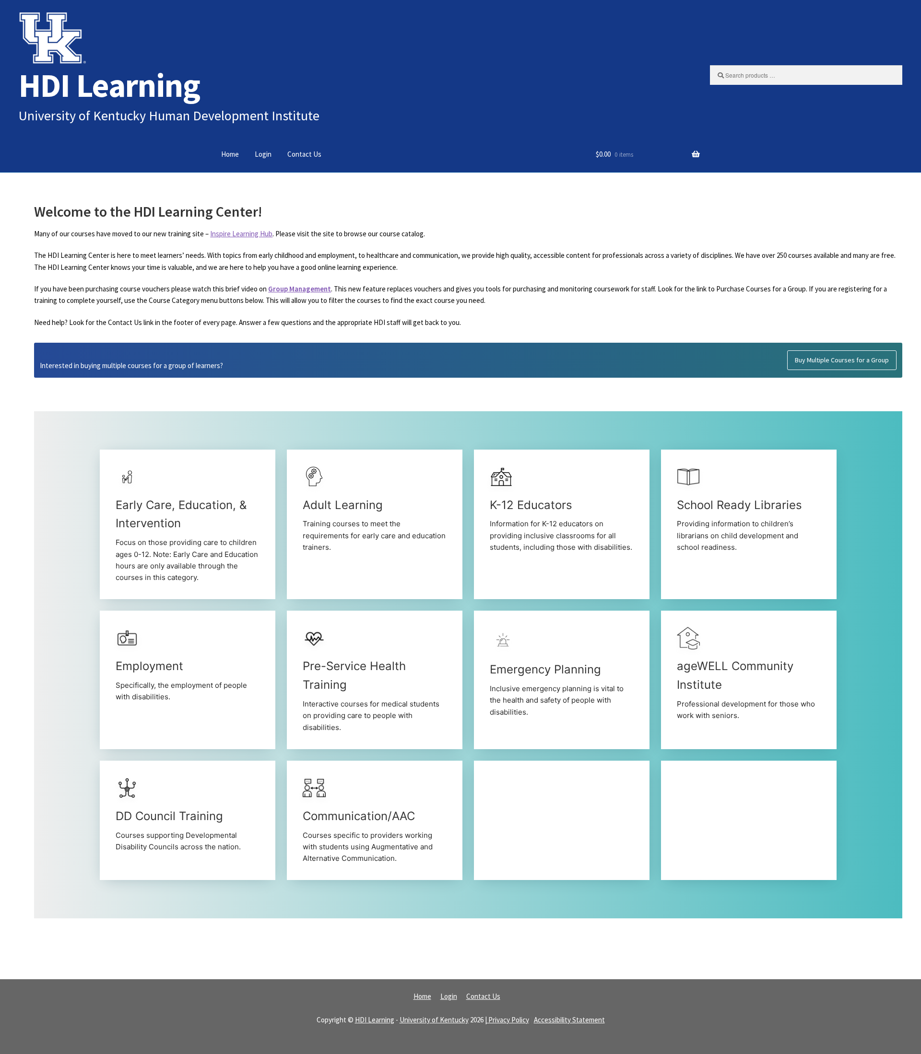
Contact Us (304, 154)
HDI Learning (109, 85)
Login (263, 154)
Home (230, 154)
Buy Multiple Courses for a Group (842, 360)
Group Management (299, 288)
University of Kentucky (434, 1019)
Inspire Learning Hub (241, 233)
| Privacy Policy (507, 1019)
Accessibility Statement (569, 1019)
